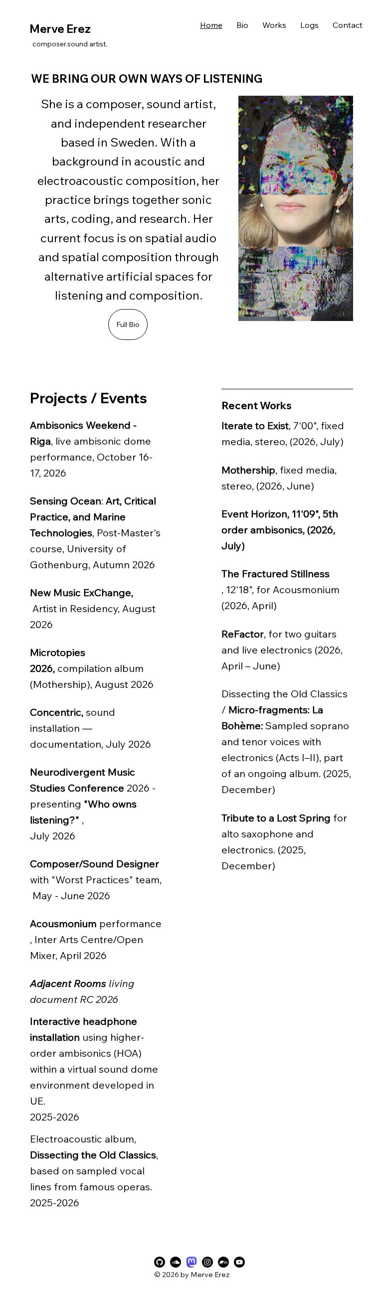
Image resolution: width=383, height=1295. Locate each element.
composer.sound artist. (70, 43)
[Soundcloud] (175, 1262)
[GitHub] (159, 1262)
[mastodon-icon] (191, 1262)
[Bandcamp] (223, 1262)
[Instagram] (207, 1262)
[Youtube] (239, 1262)
